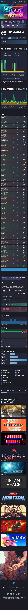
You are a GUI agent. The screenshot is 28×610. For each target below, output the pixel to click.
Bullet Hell (10, 277)
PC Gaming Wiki (6, 372)
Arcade (23, 277)
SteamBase (5, 380)
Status (14, 590)
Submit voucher (20, 375)
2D (12, 279)
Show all (14, 269)
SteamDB (5, 370)
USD (20, 587)
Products (19, 372)
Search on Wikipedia (7, 382)
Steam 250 (5, 379)
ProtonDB (5, 374)
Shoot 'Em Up (5, 277)
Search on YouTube (7, 384)
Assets (18, 370)
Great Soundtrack (17, 279)
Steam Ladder (6, 377)
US (11, 587)
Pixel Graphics (5, 279)
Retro (20, 277)
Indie (14, 277)
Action (17, 277)
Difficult (10, 279)
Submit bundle (20, 374)
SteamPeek (5, 375)
